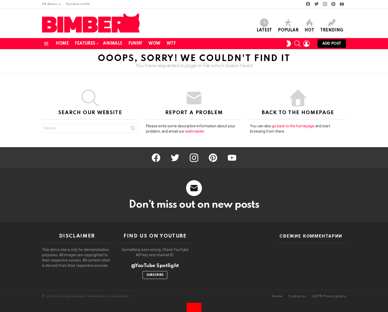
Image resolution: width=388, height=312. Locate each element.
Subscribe (154, 275)
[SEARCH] (297, 43)
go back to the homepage (293, 126)
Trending (331, 30)
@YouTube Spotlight (155, 265)
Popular (288, 30)
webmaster (194, 131)
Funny (135, 43)
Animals (112, 43)
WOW (154, 43)
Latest (264, 30)
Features (85, 43)
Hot (309, 30)
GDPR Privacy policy (329, 296)
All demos (50, 4)
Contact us (297, 296)
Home (62, 43)
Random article (78, 4)
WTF (171, 43)
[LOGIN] (306, 43)
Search (132, 129)
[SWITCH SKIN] (288, 43)
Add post (331, 43)
